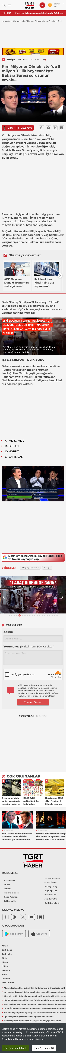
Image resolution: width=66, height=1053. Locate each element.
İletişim (7, 889)
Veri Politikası (50, 895)
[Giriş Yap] (42, 5)
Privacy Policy (51, 886)
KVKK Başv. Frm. (52, 903)
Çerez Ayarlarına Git (43, 1048)
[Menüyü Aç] (9, 5)
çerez (60, 1029)
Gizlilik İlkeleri (51, 882)
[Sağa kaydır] (60, 275)
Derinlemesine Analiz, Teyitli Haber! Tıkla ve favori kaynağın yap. (35, 557)
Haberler (6, 21)
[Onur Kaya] (4, 128)
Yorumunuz (29, 646)
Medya (16, 21)
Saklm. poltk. (9, 901)
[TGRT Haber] (29, 5)
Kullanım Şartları (52, 878)
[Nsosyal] (61, 127)
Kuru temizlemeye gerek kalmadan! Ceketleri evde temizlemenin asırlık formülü (39, 13)
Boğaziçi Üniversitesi (16, 231)
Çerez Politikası (11, 897)
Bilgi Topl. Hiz (51, 891)
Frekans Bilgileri (11, 893)
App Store (41, 933)
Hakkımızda (9, 880)
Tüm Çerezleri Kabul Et (15, 1048)
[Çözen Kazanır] (33, 51)
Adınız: (8, 632)
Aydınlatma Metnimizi (14, 1039)
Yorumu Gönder (33, 702)
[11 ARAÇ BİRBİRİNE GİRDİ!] (33, 594)
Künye (7, 884)
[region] (33, 1038)
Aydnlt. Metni (51, 899)
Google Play (16, 933)
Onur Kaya (26, 127)
